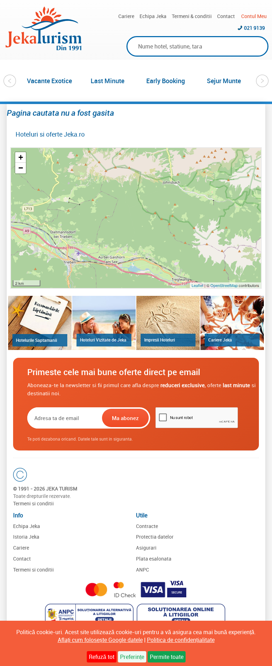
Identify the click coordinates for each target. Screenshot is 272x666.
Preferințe (132, 657)
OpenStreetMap (224, 285)
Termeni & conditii (192, 16)
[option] (50, 81)
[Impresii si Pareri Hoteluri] (168, 323)
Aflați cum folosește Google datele (100, 640)
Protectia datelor (155, 536)
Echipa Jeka (153, 16)
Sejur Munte (224, 80)
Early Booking (165, 80)
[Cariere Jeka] (232, 323)
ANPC (142, 569)
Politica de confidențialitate (181, 640)
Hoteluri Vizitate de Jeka (103, 340)
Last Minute (107, 80)
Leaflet (197, 285)
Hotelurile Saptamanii (36, 340)
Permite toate (166, 657)
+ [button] (20, 157)
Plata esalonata (153, 558)
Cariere (126, 16)
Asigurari (146, 547)
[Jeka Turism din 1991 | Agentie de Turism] (44, 48)
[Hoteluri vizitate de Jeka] (104, 323)
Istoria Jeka (26, 536)
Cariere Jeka (220, 340)
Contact (226, 16)
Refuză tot (101, 657)
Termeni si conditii (33, 503)
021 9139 (254, 28)
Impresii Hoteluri (159, 340)
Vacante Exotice (49, 80)
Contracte (147, 526)
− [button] (20, 167)
